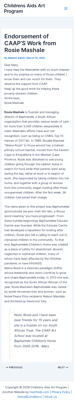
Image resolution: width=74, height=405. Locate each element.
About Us (50, 397)
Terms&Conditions (29, 397)
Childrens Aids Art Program (24, 8)
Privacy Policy (61, 392)
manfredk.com (39, 392)
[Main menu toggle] (66, 8)
